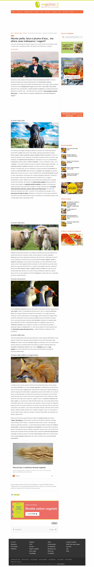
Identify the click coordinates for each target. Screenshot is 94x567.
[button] (32, 514)
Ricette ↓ (13, 11)
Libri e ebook (65, 11)
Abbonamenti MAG (28, 11)
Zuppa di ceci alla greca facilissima (73, 162)
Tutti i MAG (36, 11)
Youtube (60, 559)
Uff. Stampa (14, 546)
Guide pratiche (52, 544)
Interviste (68, 546)
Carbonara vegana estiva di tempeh (73, 222)
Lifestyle (25, 33)
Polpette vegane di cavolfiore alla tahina (72, 155)
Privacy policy (16, 562)
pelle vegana (16, 494)
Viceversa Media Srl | (61, 563)
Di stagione (54, 11)
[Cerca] (63, 37)
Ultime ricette (66, 199)
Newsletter (15, 559)
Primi (30, 544)
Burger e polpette (34, 549)
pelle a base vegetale (39, 182)
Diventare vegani (18, 33)
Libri (67, 549)
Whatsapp (25, 559)
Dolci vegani (32, 551)
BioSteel (39, 347)
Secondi (31, 546)
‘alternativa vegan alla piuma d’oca (23, 329)
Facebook (52, 559)
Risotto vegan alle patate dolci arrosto (73, 168)
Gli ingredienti (51, 546)
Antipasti (31, 542)
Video (49, 542)
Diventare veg (51, 549)
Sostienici (72, 11)
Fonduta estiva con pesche (71, 210)
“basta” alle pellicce (17, 420)
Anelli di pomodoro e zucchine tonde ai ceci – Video (73, 217)
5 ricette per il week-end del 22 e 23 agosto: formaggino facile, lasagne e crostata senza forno (73, 204)
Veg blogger (32, 553)
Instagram (43, 559)
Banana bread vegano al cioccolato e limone (73, 174)
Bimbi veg (50, 551)
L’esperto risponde (71, 542)
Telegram (34, 559)
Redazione (14, 544)
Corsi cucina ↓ (20, 11)
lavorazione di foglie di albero (19, 193)
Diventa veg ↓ (48, 11)
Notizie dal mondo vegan (73, 544)
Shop (67, 551)
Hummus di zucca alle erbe (72, 149)
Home (12, 33)
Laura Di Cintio (15, 49)
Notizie (41, 11)
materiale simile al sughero (33, 184)
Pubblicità (13, 549)
